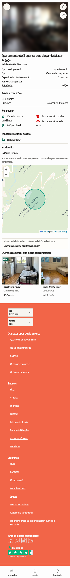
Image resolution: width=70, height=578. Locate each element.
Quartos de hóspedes (20, 364)
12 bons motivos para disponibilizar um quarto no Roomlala (32, 523)
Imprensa (14, 406)
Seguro (13, 496)
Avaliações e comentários (21, 512)
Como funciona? (17, 488)
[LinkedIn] (30, 541)
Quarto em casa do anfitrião (23, 339)
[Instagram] (17, 541)
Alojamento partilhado (20, 348)
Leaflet (45, 231)
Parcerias (14, 414)
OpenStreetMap (59, 231)
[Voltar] (6, 11)
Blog (12, 389)
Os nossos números (19, 438)
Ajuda (12, 464)
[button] (6, 169)
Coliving (14, 356)
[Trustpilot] (20, 556)
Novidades (15, 446)
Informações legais (19, 422)
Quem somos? (16, 480)
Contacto (14, 472)
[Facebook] (10, 541)
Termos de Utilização (19, 430)
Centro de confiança (19, 504)
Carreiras (14, 397)
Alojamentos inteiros (19, 372)
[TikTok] (24, 541)
